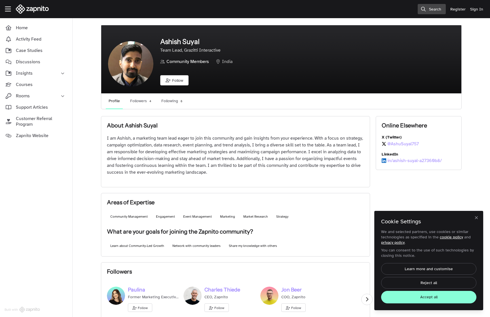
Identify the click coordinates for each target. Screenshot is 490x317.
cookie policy (451, 237)
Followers (140, 100)
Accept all (429, 297)
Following (171, 100)
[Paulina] (116, 295)
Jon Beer (291, 290)
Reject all (429, 282)
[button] (174, 80)
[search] (432, 9)
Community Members (187, 61)
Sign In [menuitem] (476, 9)
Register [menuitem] (458, 9)
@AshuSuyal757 (403, 144)
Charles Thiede (222, 290)
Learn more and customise (429, 268)
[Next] (367, 299)
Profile (114, 100)
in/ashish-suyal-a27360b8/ (414, 160)
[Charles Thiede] (192, 295)
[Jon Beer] (269, 295)
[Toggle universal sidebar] (8, 9)
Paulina (136, 290)
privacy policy (393, 242)
